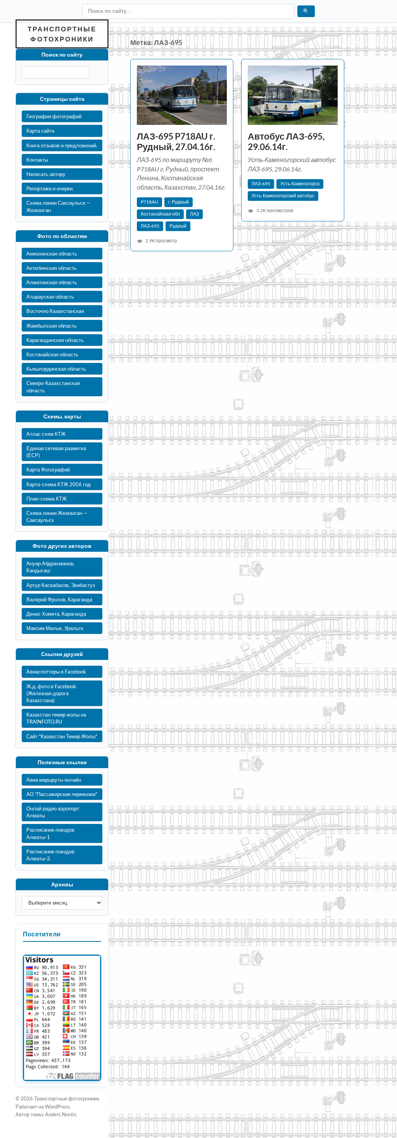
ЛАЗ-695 (150, 226)
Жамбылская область (51, 326)
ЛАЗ (194, 214)
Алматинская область (51, 282)
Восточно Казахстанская (55, 311)
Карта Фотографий (48, 469)
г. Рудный (178, 202)
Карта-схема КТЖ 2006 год (58, 484)
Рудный (177, 226)
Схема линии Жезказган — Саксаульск (57, 516)
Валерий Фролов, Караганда (59, 599)
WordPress (57, 1106)
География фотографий (53, 116)
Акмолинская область (51, 253)
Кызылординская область (56, 369)
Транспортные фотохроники (62, 34)
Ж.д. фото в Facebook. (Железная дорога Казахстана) (51, 693)
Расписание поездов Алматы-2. (50, 855)
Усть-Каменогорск (299, 184)
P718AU (149, 202)
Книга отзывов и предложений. (61, 145)
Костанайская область (52, 354)
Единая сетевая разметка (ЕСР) (56, 451)
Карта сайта (40, 131)
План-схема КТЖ (46, 499)
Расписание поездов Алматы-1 (50, 833)
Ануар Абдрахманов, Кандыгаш (50, 566)
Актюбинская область (51, 268)
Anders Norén (60, 1114)
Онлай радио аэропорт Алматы (52, 812)
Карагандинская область (55, 340)
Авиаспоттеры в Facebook (56, 671)
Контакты (37, 160)
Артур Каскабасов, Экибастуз (60, 585)
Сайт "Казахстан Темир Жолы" (61, 736)
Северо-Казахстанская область (53, 386)
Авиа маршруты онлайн (53, 780)
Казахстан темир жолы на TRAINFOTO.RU (56, 718)
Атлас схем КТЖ (46, 434)
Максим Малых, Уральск (54, 628)
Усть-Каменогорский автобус (283, 196)
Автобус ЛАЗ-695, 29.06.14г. (286, 141)
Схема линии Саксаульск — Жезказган (58, 206)
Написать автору (46, 174)
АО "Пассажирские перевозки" (61, 794)
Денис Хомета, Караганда (56, 614)
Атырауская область (50, 297)
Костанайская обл (160, 214)
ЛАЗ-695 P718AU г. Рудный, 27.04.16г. (176, 141)
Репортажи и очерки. (50, 188)
